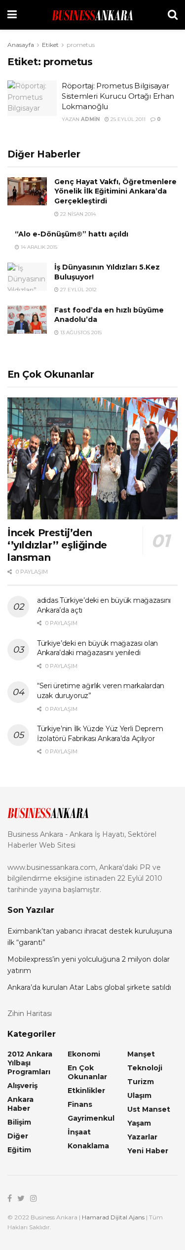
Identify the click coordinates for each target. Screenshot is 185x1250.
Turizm (140, 1081)
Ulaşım (139, 1095)
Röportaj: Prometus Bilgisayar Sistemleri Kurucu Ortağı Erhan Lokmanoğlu (118, 96)
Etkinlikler (86, 1090)
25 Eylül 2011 (127, 119)
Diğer (17, 1136)
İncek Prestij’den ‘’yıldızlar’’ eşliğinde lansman (57, 545)
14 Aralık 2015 (38, 247)
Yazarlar (142, 1137)
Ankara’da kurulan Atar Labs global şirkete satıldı (89, 987)
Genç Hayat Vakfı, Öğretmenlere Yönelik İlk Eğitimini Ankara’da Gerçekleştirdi (115, 191)
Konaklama (88, 1145)
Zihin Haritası (29, 1013)
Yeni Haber (147, 1150)
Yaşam (139, 1123)
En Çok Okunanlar (87, 1072)
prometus (81, 44)
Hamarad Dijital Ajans (113, 1217)
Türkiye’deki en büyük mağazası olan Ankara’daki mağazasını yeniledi (97, 648)
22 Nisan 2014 (77, 214)
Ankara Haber (20, 1104)
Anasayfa (20, 44)
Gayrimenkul (91, 1118)
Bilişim (19, 1122)
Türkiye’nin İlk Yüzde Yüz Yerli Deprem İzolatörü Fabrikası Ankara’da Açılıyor (100, 733)
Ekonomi (84, 1054)
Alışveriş (22, 1085)
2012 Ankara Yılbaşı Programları (29, 1063)
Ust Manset (148, 1109)
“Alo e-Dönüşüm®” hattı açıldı (71, 234)
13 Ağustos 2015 (80, 332)
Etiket (50, 44)
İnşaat (79, 1132)
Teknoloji (144, 1067)
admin (90, 119)
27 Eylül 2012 (78, 289)
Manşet (141, 1054)
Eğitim (19, 1149)
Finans (80, 1104)
